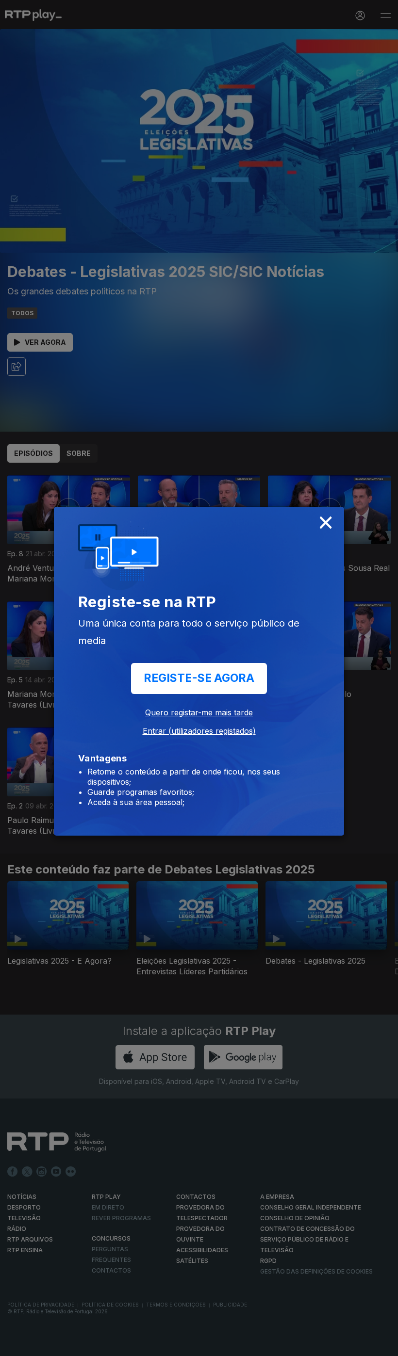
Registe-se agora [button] (199, 678)
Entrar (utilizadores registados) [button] (199, 731)
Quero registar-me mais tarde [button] (199, 712)
